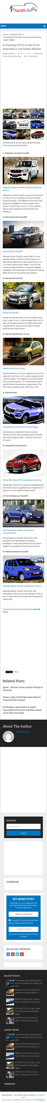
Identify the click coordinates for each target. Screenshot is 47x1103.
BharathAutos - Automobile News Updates (18, 1095)
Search (23, 833)
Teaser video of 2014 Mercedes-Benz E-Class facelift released (22, 698)
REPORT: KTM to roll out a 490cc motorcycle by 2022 (26, 1019)
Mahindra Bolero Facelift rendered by (22, 586)
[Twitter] (17, 954)
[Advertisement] (24, 19)
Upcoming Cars (15, 56)
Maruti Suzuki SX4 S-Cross (14, 368)
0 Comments (32, 56)
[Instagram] (13, 954)
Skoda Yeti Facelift (11, 313)
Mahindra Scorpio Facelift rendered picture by (22, 188)
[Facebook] (8, 954)
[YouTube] (22, 954)
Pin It (16, 672)
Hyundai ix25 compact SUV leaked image (20, 427)
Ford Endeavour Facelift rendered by (18, 531)
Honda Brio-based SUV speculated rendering (22, 480)
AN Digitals (40, 1100)
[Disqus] (23, 781)
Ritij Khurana (9, 53)
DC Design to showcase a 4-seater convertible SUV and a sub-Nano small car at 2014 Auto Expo (22, 710)
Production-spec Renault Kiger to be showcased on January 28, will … (29, 983)
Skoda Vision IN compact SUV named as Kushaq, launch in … (27, 991)
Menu (3, 26)
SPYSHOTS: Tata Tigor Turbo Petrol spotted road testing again (27, 1011)
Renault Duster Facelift (12, 251)
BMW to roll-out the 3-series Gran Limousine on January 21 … (28, 1000)
